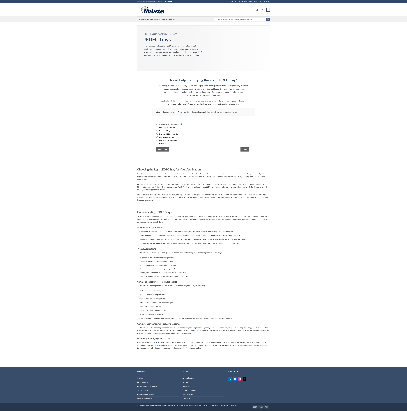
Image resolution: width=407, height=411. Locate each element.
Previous (162, 149)
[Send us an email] (266, 1)
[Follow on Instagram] (262, 1)
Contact (140, 378)
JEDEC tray (159, 342)
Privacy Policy (142, 382)
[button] (257, 10)
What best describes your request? (167, 124)
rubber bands (193, 330)
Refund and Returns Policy (147, 386)
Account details (188, 378)
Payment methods (189, 390)
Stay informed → (168, 1)
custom (195, 52)
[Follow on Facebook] (260, 1)
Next (245, 149)
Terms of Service (143, 390)
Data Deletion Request (145, 394)
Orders (185, 382)
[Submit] (268, 19)
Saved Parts (187, 398)
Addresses (186, 386)
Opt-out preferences (145, 398)
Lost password (188, 394)
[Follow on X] (264, 1)
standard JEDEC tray (206, 187)
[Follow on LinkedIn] (268, 1)
